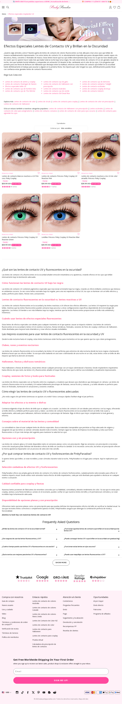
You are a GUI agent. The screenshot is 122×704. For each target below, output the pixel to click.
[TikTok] (22, 692)
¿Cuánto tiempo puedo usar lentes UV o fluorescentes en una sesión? (28, 547)
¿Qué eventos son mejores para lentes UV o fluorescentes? (24, 555)
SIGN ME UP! (61, 680)
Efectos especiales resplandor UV (21, 14)
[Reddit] (54, 692)
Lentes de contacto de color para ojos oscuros (77, 111)
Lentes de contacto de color (25, 101)
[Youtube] (44, 692)
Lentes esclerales (96, 108)
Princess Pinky (7, 173)
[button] (3, 7)
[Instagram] (17, 692)
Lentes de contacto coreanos (45, 111)
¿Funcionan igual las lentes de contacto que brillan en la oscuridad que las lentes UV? (91, 530)
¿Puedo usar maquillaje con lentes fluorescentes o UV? (84, 555)
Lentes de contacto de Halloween (17, 104)
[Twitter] (33, 692)
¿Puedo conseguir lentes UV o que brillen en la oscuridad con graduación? (91, 539)
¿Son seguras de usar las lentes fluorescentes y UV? (21, 539)
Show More (61, 562)
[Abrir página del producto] (21, 151)
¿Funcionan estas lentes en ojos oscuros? (80, 547)
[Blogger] (49, 692)
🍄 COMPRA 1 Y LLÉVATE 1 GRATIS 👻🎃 (75, 1)
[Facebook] (28, 692)
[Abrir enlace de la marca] (23, 578)
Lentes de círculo (44, 101)
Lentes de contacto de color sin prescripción (97, 101)
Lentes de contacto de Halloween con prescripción (68, 108)
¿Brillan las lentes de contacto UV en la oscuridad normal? (23, 529)
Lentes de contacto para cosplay (65, 101)
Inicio (4, 14)
